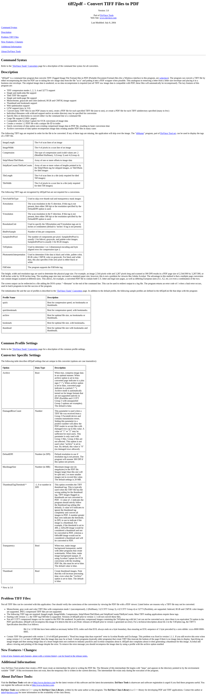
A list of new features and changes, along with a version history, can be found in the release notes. (44, 656)
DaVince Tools (106, 15)
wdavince (163, 78)
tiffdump (140, 133)
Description (6, 32)
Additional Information (11, 46)
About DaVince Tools (11, 51)
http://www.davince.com (44, 682)
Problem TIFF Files (10, 37)
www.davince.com (108, 18)
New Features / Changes (12, 42)
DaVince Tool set (168, 133)
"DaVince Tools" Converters (25, 66)
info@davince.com (9, 692)
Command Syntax (9, 27)
